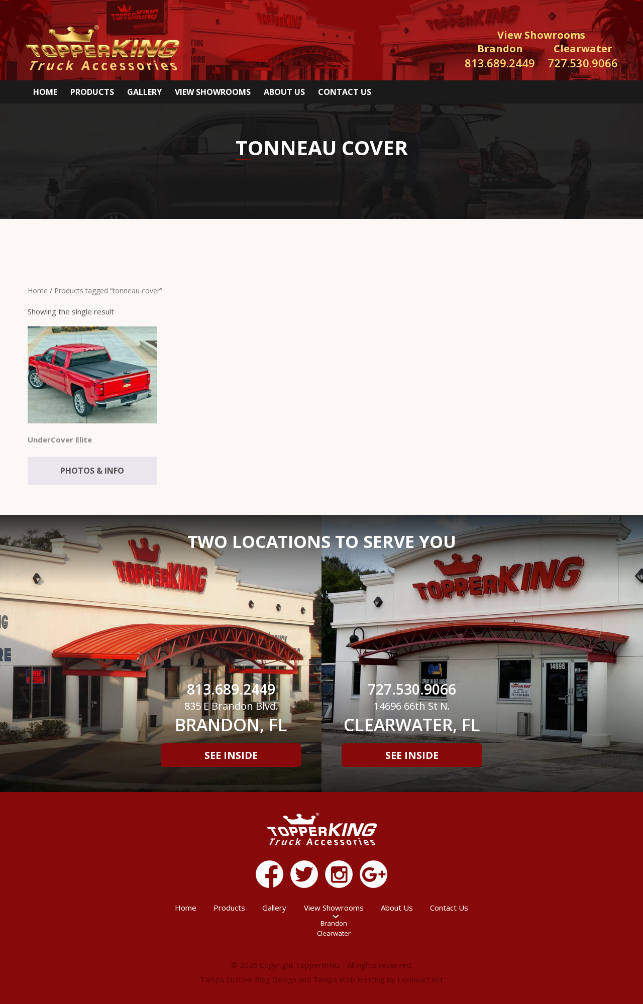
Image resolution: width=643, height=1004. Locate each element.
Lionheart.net (420, 979)
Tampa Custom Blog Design (248, 979)
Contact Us (344, 91)
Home (45, 91)
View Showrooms (213, 91)
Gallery (144, 91)
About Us (284, 91)
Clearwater (334, 933)
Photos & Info (92, 470)
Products (92, 91)
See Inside (231, 755)
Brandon (333, 923)
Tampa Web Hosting (349, 979)
